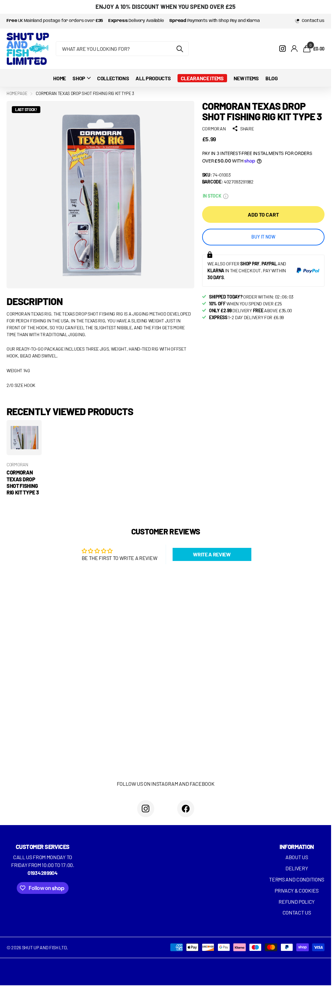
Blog (271, 78)
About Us (296, 857)
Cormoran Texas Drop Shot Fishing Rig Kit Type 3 (23, 482)
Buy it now (263, 237)
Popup (225, 196)
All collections (82, 78)
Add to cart (263, 214)
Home (59, 78)
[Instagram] (145, 808)
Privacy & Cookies (297, 890)
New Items (246, 78)
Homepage (17, 93)
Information (297, 846)
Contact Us (297, 912)
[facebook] (185, 808)
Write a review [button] (212, 554)
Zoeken (180, 48)
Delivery (296, 868)
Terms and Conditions (296, 879)
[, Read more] (282, 48)
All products (153, 78)
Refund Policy (297, 901)
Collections (113, 78)
